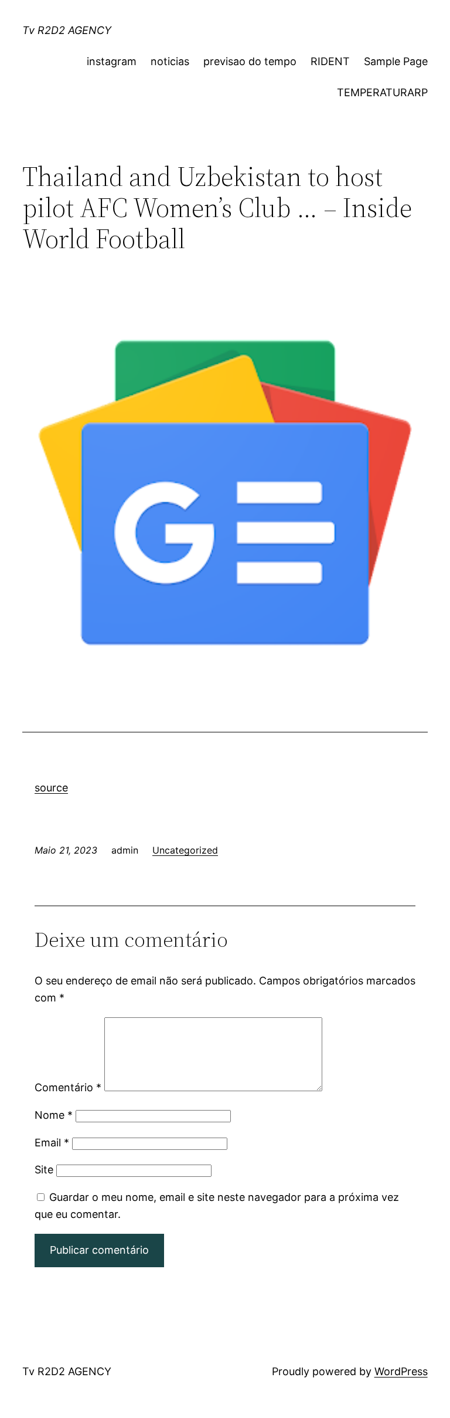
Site (44, 1169)
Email (52, 1142)
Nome (54, 1115)
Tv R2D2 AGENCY (66, 30)
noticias (170, 61)
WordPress (401, 1371)
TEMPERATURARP (382, 92)
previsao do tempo (249, 61)
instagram (112, 61)
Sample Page (396, 61)
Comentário (68, 1087)
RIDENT (330, 61)
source (51, 787)
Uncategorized (185, 850)
